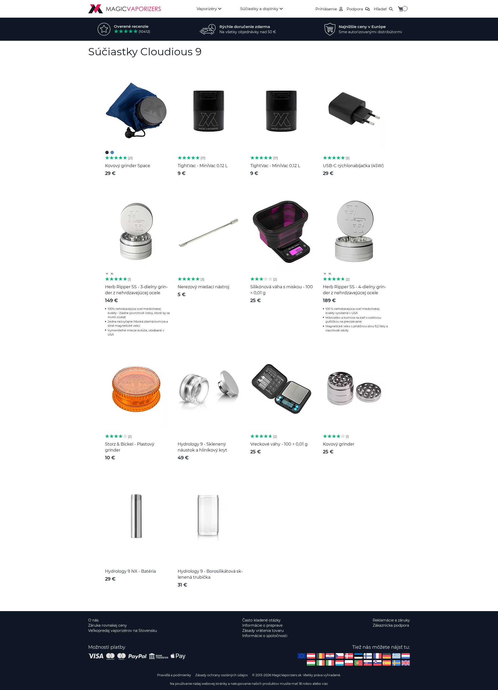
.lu (339, 663)
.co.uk (406, 663)
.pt (358, 663)
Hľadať (380, 8)
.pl (349, 663)
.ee (358, 656)
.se (396, 663)
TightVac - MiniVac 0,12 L (275, 165)
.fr (377, 656)
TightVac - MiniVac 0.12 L (202, 165)
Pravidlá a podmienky (174, 675)
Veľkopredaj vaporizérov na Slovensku (122, 630)
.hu (311, 663)
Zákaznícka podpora (391, 625)
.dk (349, 656)
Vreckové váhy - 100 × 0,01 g (279, 444)
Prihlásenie (326, 8)
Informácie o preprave (262, 625)
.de (387, 656)
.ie (320, 663)
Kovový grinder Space (127, 165)
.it (330, 663)
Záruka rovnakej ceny (107, 625)
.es (387, 663)
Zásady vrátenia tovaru (263, 630)
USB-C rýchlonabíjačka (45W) (353, 165)
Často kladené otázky (261, 620)
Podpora (355, 8)
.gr (396, 656)
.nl (406, 656)
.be (320, 656)
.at (311, 656)
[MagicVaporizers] (124, 9)
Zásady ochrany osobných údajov (221, 675)
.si (377, 663)
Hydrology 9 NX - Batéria (130, 571)
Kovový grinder (338, 444)
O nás (93, 620)
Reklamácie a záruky (391, 620)
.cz (339, 656)
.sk (368, 663)
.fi (368, 656)
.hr (330, 656)
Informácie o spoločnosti (264, 635)
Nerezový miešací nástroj (203, 286)
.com (302, 656)
